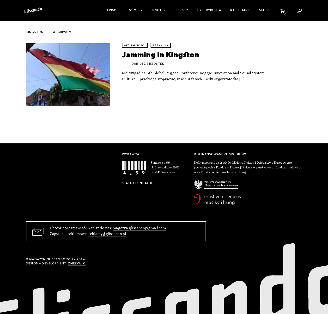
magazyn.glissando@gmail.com (139, 228)
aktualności (135, 45)
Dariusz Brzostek (148, 63)
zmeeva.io (76, 263)
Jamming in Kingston (160, 54)
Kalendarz (240, 10)
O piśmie (113, 10)
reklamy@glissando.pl (107, 234)
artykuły (160, 45)
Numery (136, 10)
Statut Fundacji (137, 183)
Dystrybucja (209, 10)
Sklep (264, 10)
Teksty (182, 10)
